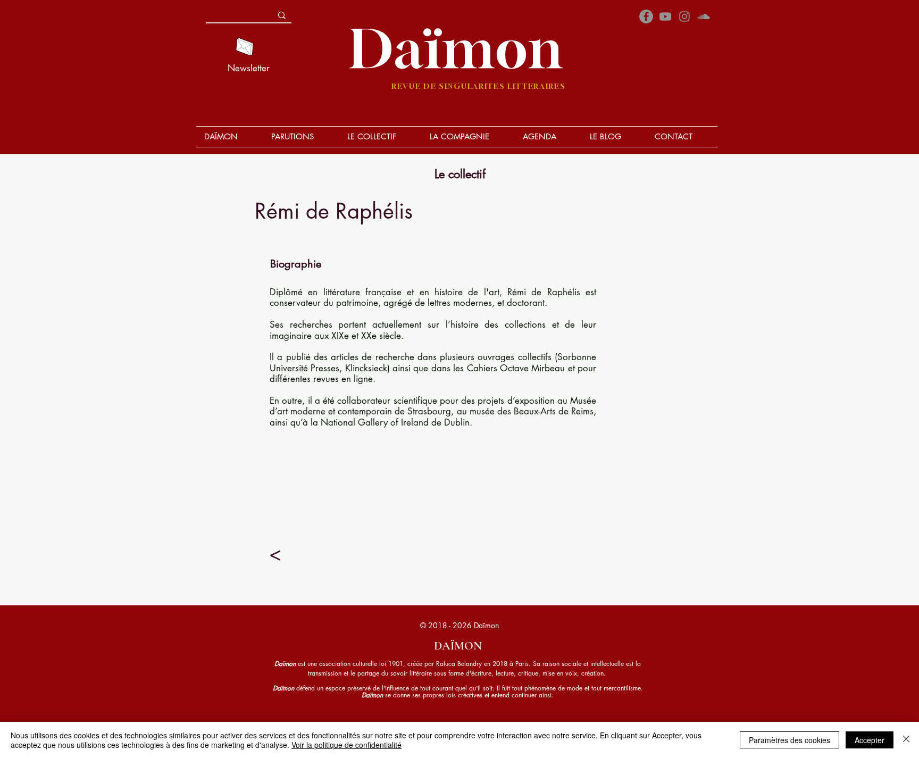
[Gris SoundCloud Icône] (704, 16)
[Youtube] (665, 16)
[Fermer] (906, 739)
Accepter (869, 740)
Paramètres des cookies (789, 740)
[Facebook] (646, 16)
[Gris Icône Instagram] (684, 16)
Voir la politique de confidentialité (346, 744)
